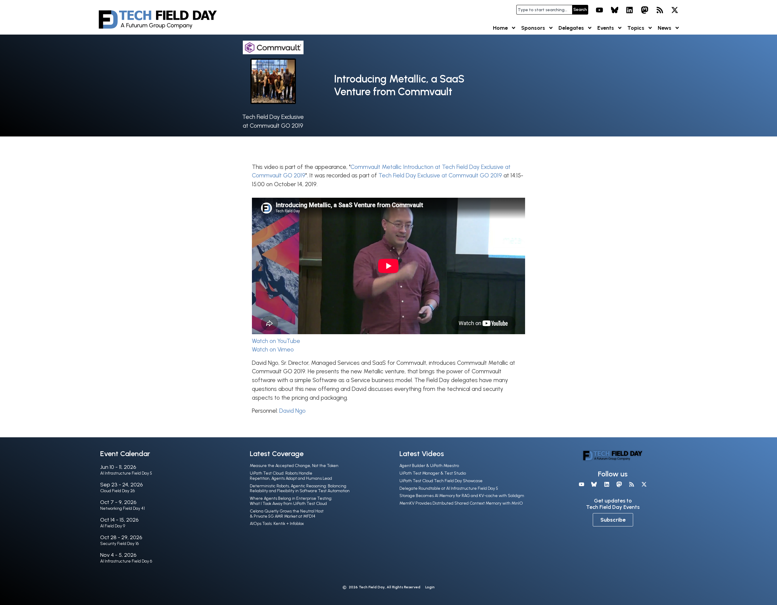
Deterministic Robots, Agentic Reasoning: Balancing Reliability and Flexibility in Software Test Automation (300, 488)
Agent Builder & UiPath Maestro (429, 465)
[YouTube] (599, 10)
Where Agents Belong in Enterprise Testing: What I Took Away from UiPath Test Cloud (291, 501)
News (664, 28)
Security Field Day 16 (119, 543)
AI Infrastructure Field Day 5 (126, 473)
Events (605, 28)
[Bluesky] (614, 10)
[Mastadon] (645, 10)
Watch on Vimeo (273, 349)
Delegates (571, 28)
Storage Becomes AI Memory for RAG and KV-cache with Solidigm (461, 495)
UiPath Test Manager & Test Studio (432, 473)
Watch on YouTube (276, 341)
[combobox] (544, 10)
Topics (635, 28)
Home (500, 28)
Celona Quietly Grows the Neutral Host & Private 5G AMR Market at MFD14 (287, 514)
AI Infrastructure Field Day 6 (126, 561)
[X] (675, 10)
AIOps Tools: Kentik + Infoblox (277, 523)
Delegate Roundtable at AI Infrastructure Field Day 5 (448, 488)
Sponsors (533, 28)
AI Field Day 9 (112, 526)
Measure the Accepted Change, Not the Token (294, 465)
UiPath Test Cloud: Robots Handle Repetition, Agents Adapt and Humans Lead (291, 476)
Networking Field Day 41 (122, 508)
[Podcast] (660, 10)
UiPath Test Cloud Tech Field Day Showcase (441, 480)
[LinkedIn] (630, 10)
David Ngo (292, 410)
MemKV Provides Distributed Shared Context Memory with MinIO (461, 503)
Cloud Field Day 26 (117, 490)
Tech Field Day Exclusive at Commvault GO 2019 (440, 175)
